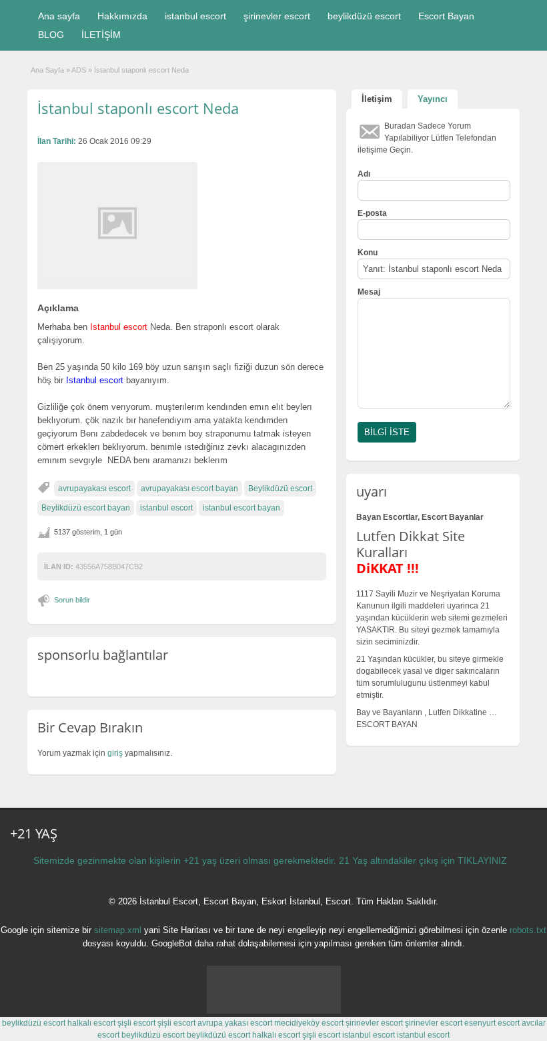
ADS (78, 70)
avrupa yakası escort (234, 1023)
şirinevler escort (276, 16)
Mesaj (369, 292)
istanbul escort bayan (241, 508)
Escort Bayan (446, 16)
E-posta (372, 213)
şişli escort (136, 1023)
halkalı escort (91, 1023)
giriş (115, 753)
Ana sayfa (59, 16)
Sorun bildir (72, 600)
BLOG (51, 34)
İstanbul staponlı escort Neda (138, 108)
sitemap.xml (117, 930)
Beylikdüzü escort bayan (85, 508)
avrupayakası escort (94, 488)
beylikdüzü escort (364, 16)
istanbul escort (195, 16)
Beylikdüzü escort (280, 488)
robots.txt (528, 930)
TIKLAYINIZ (482, 860)
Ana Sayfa (47, 70)
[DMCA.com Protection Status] (274, 1011)
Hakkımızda (122, 16)
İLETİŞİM (101, 34)
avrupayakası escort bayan (189, 488)
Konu (368, 252)
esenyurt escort (492, 1023)
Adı (364, 174)
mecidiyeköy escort (309, 1023)
